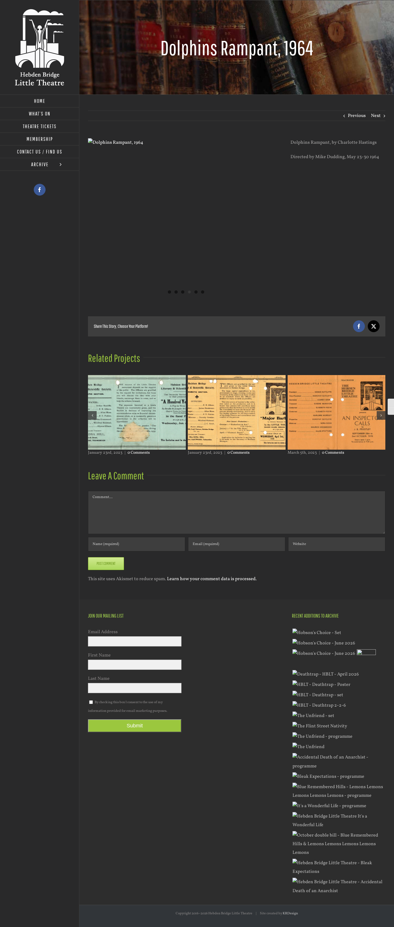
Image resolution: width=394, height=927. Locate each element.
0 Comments (138, 452)
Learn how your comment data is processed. (212, 579)
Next (376, 116)
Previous (357, 116)
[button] (92, 415)
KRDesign (290, 913)
